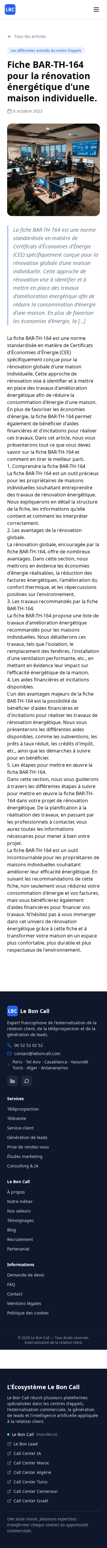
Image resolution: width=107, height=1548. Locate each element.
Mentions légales (24, 1303)
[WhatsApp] (26, 1081)
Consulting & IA (22, 1166)
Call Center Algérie (32, 1472)
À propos (16, 1192)
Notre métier (20, 1201)
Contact (14, 1294)
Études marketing (25, 1156)
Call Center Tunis (31, 1482)
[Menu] (96, 9)
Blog (11, 1230)
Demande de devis (25, 1275)
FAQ (11, 1284)
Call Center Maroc (31, 1463)
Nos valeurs (19, 1211)
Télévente (16, 1118)
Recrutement (20, 1239)
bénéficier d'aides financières (40, 708)
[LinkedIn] (12, 1081)
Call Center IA (27, 1453)
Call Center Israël (31, 1501)
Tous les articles (30, 36)
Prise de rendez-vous (28, 1147)
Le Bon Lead (26, 1444)
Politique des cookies (28, 1313)
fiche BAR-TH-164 (32, 338)
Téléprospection (23, 1109)
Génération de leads (27, 1137)
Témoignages (20, 1220)
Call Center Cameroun (36, 1491)
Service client (20, 1128)
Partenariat (18, 1249)
